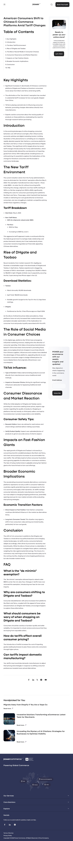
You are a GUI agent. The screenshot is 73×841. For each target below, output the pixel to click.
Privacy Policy (8, 835)
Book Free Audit (62, 4)
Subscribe (57, 393)
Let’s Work (59, 54)
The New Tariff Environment (16, 45)
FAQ (9, 68)
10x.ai (40, 838)
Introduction (11, 42)
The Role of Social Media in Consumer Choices (23, 52)
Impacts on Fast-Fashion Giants (17, 58)
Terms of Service (8, 833)
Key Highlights (11, 39)
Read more (7, 708)
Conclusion (11, 64)
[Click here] (51, 4)
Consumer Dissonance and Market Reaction (22, 55)
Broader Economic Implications (17, 61)
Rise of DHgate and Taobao (16, 48)
